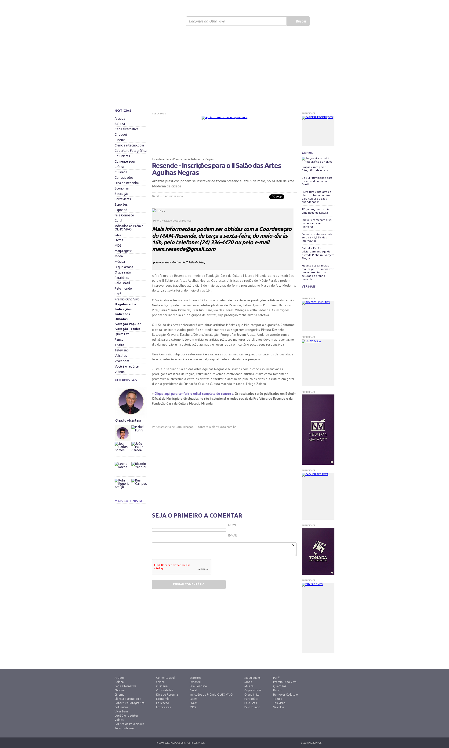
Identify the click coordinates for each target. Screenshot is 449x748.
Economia (122, 188)
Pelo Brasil (122, 283)
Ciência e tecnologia (129, 145)
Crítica (119, 167)
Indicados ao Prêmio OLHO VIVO (129, 227)
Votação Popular (128, 323)
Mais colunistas (130, 501)
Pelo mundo (123, 288)
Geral (118, 221)
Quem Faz (122, 334)
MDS (118, 245)
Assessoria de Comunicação (175, 426)
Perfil (119, 294)
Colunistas (122, 156)
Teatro (119, 345)
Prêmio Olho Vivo (127, 299)
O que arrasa (124, 267)
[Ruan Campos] (139, 477)
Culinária (121, 172)
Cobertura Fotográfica (131, 151)
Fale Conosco (124, 215)
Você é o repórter (127, 366)
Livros (119, 240)
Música (120, 261)
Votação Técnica (128, 328)
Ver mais (308, 286)
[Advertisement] (224, 69)
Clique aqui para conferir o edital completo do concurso (194, 393)
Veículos (121, 356)
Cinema (120, 140)
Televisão (122, 350)
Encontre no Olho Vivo (207, 21)
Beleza (120, 124)
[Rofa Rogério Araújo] (123, 487)
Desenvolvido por (311, 742)
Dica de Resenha (127, 183)
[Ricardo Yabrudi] (139, 461)
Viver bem (122, 361)
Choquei (121, 134)
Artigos (120, 118)
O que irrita (123, 272)
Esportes (121, 204)
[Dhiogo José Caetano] (123, 433)
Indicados (122, 314)
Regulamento (125, 304)
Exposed (121, 210)
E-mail (232, 535)
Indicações (123, 309)
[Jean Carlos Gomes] (123, 450)
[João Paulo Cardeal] (139, 441)
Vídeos (120, 372)
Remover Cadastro (285, 694)
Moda (119, 256)
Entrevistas (123, 199)
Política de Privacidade (129, 724)
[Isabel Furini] (139, 424)
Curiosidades (124, 177)
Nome (232, 524)
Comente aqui (125, 161)
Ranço (119, 339)
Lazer (119, 235)
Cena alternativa (126, 129)
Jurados (121, 319)
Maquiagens (123, 251)
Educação (122, 194)
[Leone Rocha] (123, 470)
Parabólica (122, 278)
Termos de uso (124, 728)
